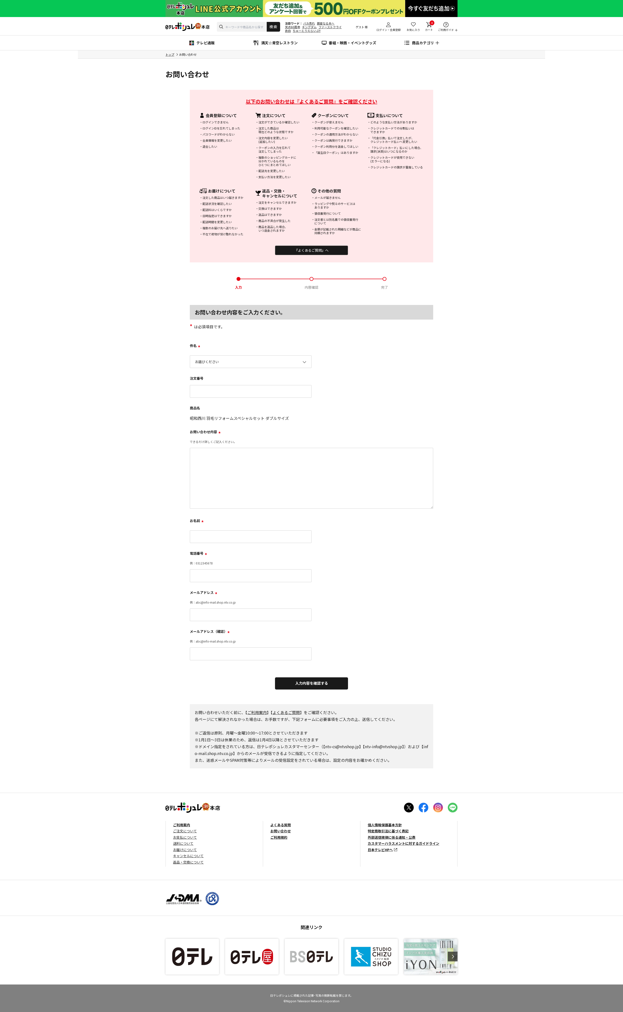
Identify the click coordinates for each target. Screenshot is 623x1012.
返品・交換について (188, 862)
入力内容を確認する (311, 683)
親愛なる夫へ (325, 23)
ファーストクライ (330, 27)
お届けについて (185, 849)
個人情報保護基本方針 (385, 824)
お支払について (185, 837)
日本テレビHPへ (380, 849)
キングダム (309, 27)
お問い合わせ (280, 830)
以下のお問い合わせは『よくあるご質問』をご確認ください (311, 101)
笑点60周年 (292, 27)
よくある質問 (280, 824)
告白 (288, 30)
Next (453, 956)
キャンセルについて (188, 855)
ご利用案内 (257, 712)
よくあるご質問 (286, 712)
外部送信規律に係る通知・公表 (391, 837)
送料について (183, 843)
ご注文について (185, 830)
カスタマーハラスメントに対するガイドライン (403, 843)
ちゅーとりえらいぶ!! (307, 30)
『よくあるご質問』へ (311, 250)
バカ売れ (309, 23)
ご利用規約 (278, 837)
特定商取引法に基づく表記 (388, 830)
